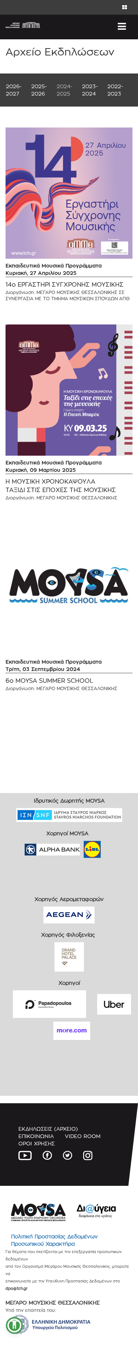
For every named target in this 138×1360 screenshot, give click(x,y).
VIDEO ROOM (82, 1136)
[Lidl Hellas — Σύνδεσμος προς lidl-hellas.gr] (82, 847)
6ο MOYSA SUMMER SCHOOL (49, 681)
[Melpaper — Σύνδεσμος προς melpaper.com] (114, 847)
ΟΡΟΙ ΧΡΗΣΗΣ (36, 1143)
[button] (14, 1325)
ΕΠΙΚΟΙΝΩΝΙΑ (36, 1136)
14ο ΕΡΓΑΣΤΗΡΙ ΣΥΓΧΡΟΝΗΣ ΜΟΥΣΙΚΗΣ (65, 284)
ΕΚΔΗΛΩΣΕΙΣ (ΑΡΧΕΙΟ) (48, 1128)
